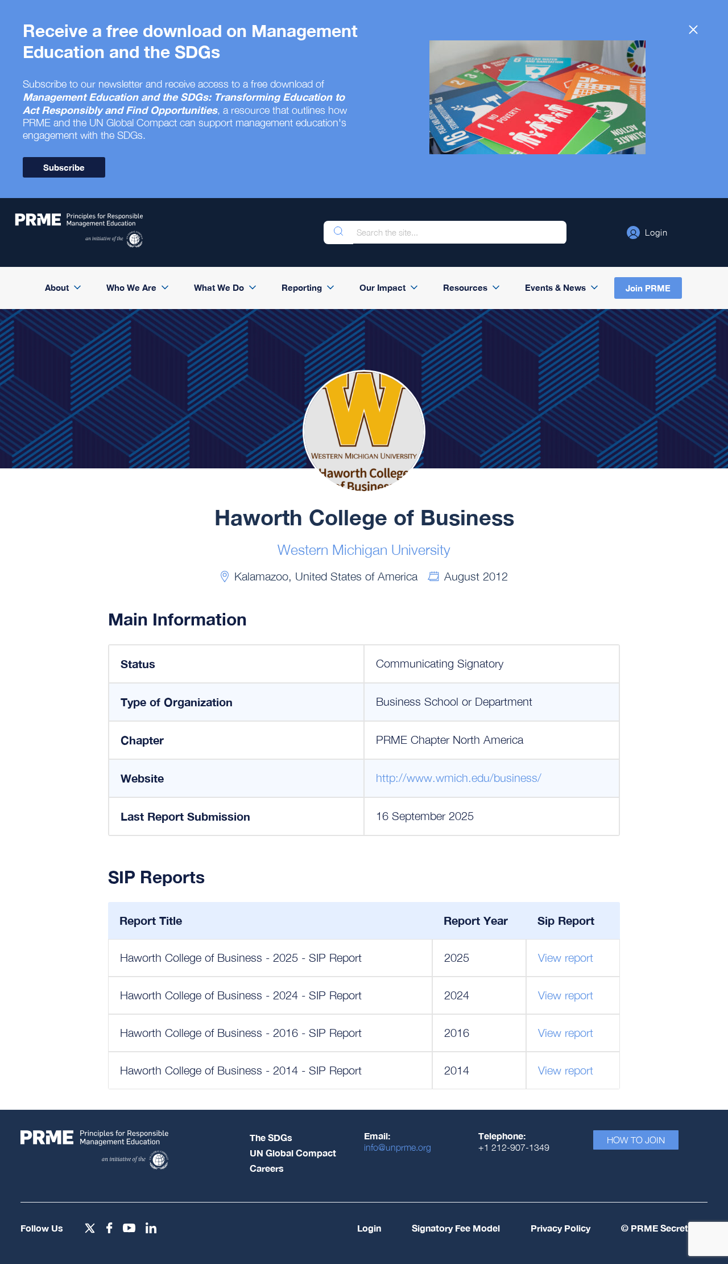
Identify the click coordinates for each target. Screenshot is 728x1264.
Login (369, 1227)
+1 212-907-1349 (513, 1147)
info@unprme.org (397, 1147)
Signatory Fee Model (456, 1227)
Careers (267, 1168)
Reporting (302, 287)
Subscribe (64, 167)
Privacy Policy (560, 1227)
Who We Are (131, 287)
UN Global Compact (293, 1152)
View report (565, 957)
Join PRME (648, 288)
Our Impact (382, 287)
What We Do (219, 287)
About (57, 287)
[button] (647, 232)
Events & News (555, 287)
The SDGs (271, 1137)
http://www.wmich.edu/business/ (458, 777)
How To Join (636, 1140)
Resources (465, 287)
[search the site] (338, 232)
